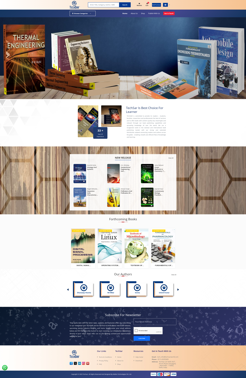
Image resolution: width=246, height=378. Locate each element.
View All (170, 158)
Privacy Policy (103, 361)
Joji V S (157, 165)
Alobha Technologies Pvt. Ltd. (122, 374)
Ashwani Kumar (126, 189)
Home (124, 13)
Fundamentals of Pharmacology (163, 265)
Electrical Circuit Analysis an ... (126, 169)
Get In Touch (168, 13)
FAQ (100, 364)
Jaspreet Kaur (91, 189)
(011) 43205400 (163, 359)
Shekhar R (158, 189)
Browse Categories (81, 13)
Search (124, 5)
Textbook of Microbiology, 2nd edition (136, 265)
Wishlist (139, 5)
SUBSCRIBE (141, 338)
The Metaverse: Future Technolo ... (160, 193)
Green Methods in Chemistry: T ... (92, 169)
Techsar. (85, 374)
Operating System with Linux (109, 265)
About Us (120, 361)
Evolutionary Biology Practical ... (91, 193)
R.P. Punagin (125, 165)
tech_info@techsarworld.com (167, 357)
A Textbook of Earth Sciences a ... (160, 169)
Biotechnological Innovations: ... (126, 192)
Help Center (139, 357)
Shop (143, 13)
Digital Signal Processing (83, 265)
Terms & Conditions (105, 357)
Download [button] (139, 361)
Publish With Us (154, 13)
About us (134, 13)
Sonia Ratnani (91, 165)
